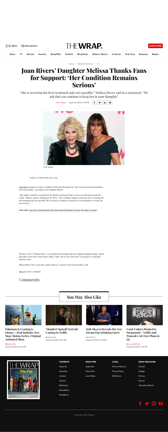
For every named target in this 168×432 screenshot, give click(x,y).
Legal (115, 362)
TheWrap (64, 362)
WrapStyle (82, 54)
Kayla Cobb (11, 344)
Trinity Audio (43, 178)
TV (21, 54)
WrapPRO (55, 54)
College (141, 371)
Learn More (90, 376)
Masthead (63, 385)
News (12, 54)
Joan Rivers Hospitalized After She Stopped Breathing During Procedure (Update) (63, 210)
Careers (62, 381)
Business (143, 54)
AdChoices (116, 376)
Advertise (63, 371)
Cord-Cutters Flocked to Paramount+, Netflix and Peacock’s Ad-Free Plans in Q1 (143, 334)
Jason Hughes (61, 103)
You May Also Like (84, 297)
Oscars (141, 381)
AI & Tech (130, 54)
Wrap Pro (91, 362)
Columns (116, 54)
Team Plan (90, 371)
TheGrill (69, 54)
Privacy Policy (118, 371)
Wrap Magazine (147, 362)
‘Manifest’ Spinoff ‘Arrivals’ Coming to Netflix (62, 330)
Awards (42, 54)
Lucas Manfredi (134, 344)
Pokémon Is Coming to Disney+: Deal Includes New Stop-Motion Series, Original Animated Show (23, 334)
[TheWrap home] (84, 46)
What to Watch (100, 54)
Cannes (141, 366)
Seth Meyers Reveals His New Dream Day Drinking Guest (104, 330)
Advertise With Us (146, 385)
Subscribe (155, 46)
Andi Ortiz (92, 337)
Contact (62, 376)
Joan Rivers (24, 187)
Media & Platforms (85, 64)
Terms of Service (119, 366)
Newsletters (31, 46)
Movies (30, 54)
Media (155, 54)
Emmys (141, 376)
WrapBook (63, 395)
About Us (63, 366)
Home (71, 64)
